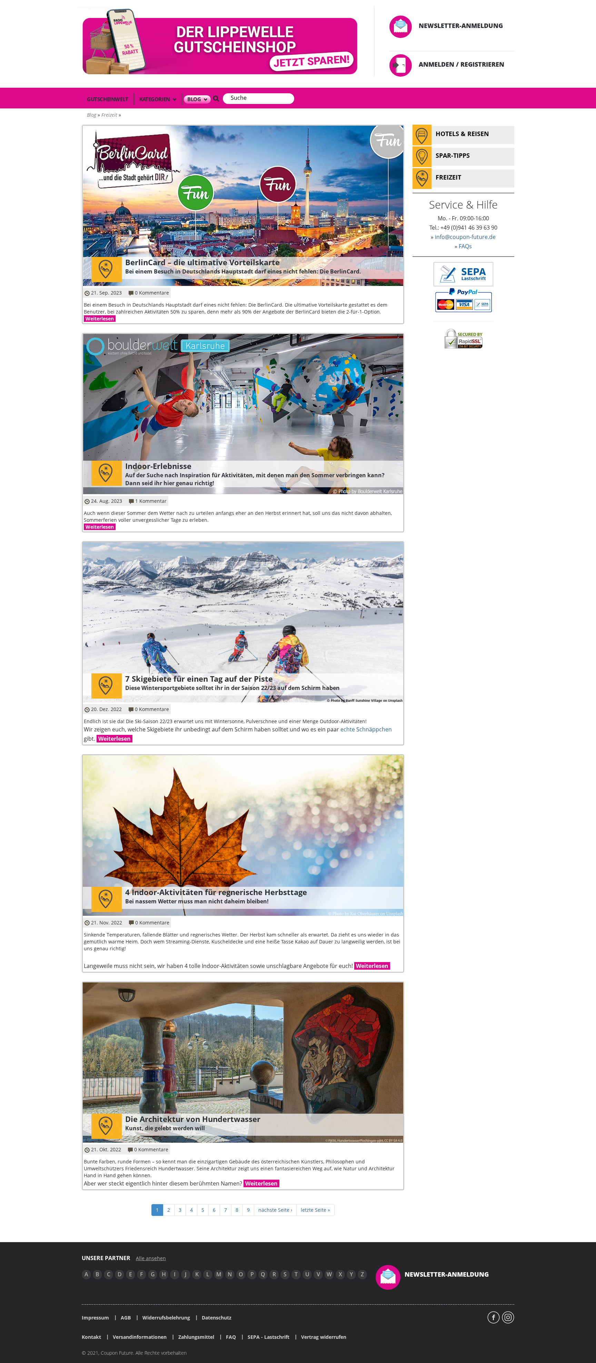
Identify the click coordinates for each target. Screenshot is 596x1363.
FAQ (231, 1337)
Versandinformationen (140, 1337)
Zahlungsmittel (196, 1337)
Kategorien (155, 99)
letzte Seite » (315, 1210)
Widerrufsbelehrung (166, 1318)
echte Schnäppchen (366, 729)
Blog (194, 99)
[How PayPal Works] (463, 299)
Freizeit (109, 115)
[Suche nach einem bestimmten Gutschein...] (216, 98)
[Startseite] (221, 43)
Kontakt (91, 1337)
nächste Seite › (275, 1210)
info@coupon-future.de (465, 237)
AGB (126, 1318)
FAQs (465, 246)
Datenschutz (216, 1318)
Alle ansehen (151, 1258)
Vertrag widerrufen (323, 1337)
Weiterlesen (100, 318)
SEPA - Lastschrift (268, 1337)
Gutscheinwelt (107, 99)
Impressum (95, 1318)
